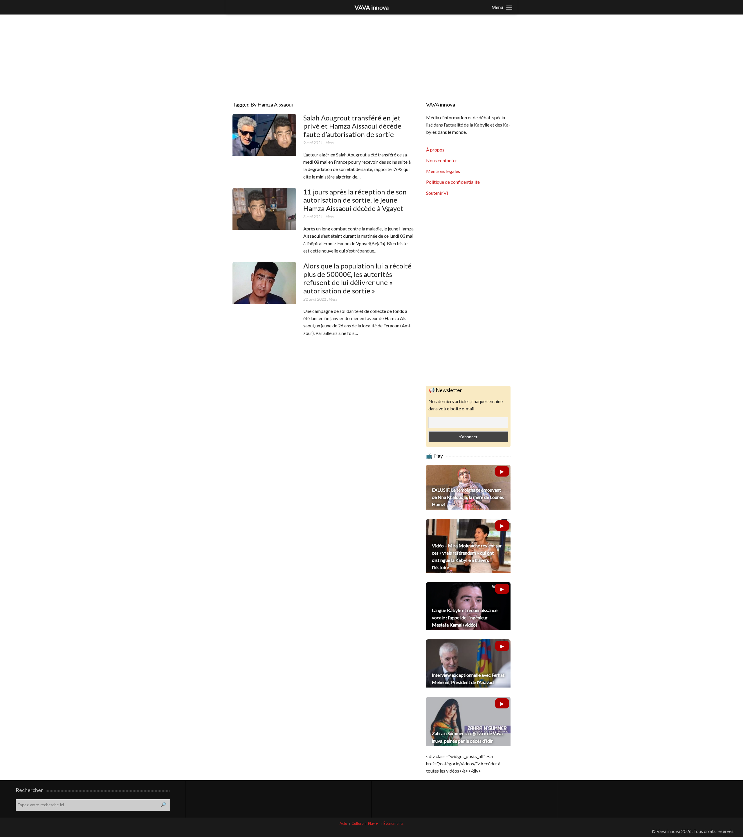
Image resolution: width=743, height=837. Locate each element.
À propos (435, 149)
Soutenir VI (437, 193)
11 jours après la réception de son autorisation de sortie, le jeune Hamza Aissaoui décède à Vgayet (355, 200)
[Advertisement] (371, 55)
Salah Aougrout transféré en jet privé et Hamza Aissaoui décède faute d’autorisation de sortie (352, 126)
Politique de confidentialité (453, 182)
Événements (393, 823)
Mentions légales (443, 171)
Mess (329, 142)
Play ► (373, 823)
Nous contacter (441, 160)
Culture (357, 823)
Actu (343, 823)
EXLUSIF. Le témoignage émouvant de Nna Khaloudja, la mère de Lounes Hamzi (468, 497)
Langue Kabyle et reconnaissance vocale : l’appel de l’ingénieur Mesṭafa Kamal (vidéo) (464, 617)
